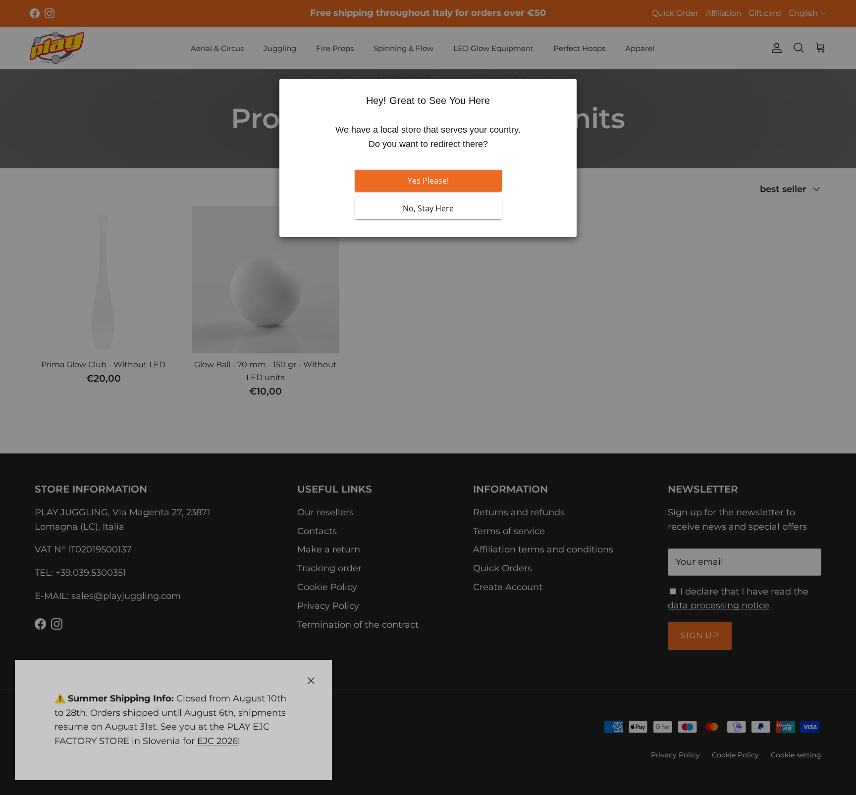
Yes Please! (428, 180)
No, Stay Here (428, 208)
